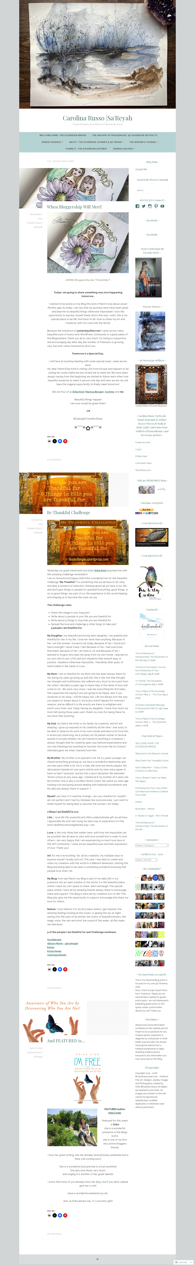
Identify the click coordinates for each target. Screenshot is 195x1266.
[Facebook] (137, 206)
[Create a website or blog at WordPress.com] (97, 1259)
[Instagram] (150, 206)
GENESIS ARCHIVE (123, 149)
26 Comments (54, 1234)
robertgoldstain (56, 955)
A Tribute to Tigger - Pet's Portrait (151, 815)
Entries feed (141, 456)
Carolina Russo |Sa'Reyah (97, 118)
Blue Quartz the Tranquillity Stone (151, 760)
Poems (138, 802)
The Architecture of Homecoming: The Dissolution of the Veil (151, 656)
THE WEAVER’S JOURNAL (142, 142)
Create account (142, 442)
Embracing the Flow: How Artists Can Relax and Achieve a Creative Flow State (151, 791)
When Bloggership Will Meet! (74, 207)
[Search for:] (151, 190)
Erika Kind (100, 570)
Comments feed (143, 463)
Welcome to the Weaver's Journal (151, 753)
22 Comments (54, 988)
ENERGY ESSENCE (51, 142)
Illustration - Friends (145, 809)
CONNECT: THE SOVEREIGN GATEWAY (86, 149)
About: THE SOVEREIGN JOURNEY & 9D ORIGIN (95, 142)
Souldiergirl (54, 939)
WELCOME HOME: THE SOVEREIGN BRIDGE (62, 135)
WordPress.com (143, 470)
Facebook (152, 220)
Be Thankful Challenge (68, 512)
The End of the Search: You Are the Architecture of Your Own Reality (150, 670)
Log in (138, 449)
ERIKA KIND (114, 1113)
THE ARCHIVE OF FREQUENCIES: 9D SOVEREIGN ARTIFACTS (124, 135)
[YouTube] (162, 206)
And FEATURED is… (66, 1040)
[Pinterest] (156, 206)
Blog (98, 1181)
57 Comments (54, 459)
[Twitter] (144, 206)
